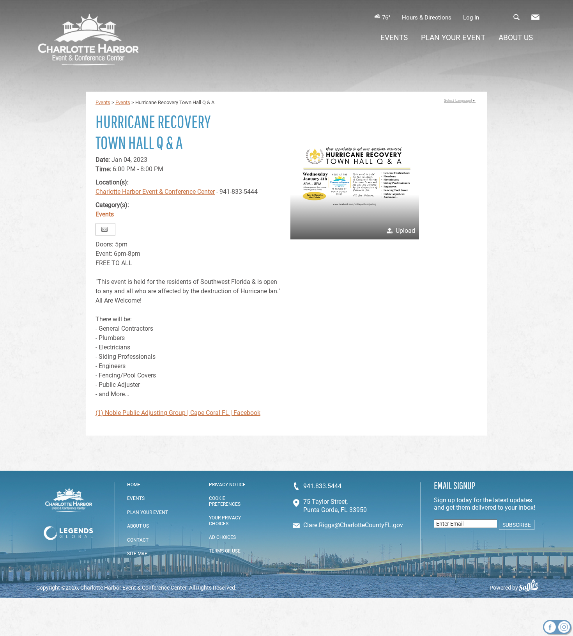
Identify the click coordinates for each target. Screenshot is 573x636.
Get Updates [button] (535, 17)
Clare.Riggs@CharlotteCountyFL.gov (353, 525)
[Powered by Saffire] (531, 588)
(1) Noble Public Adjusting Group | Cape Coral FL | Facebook (178, 412)
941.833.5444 (322, 486)
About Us (516, 37)
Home (133, 484)
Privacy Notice (227, 484)
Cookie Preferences (225, 501)
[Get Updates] (535, 19)
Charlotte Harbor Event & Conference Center (155, 191)
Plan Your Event (453, 37)
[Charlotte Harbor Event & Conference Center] (88, 40)
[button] (354, 175)
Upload (405, 230)
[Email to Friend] (104, 229)
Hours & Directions (426, 17)
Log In (471, 17)
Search (516, 17)
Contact (138, 540)
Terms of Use (225, 551)
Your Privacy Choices (225, 520)
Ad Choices (222, 537)
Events (394, 37)
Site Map (137, 553)
